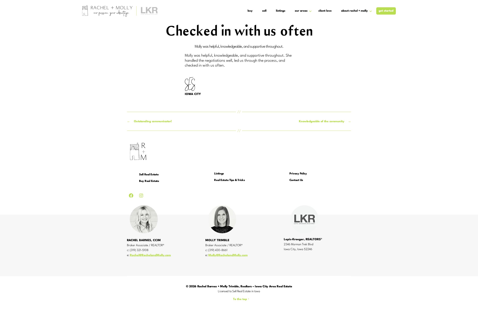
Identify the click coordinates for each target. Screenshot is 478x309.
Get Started (386, 11)
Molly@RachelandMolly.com (228, 255)
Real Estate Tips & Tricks (229, 180)
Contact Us (296, 180)
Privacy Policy (298, 173)
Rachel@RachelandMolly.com (150, 255)
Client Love (325, 11)
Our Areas (301, 11)
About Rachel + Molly (354, 11)
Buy (250, 11)
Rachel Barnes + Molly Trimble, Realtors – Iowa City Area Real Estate (244, 286)
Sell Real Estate (149, 174)
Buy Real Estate (149, 181)
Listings (280, 11)
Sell (264, 11)
